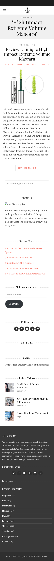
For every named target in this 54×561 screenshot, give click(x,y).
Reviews (30, 64)
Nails (4, 516)
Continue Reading (27, 168)
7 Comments (43, 64)
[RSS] (40, 473)
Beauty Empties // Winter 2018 (32, 413)
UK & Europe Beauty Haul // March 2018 (25, 273)
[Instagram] (27, 329)
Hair (4, 500)
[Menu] (4, 10)
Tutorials (6, 531)
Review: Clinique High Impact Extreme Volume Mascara (27, 54)
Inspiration (7, 505)
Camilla (9, 64)
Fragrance (6, 495)
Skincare (6, 526)
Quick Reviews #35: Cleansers (20, 263)
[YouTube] (32, 329)
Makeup (20, 64)
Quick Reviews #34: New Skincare (21, 268)
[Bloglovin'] (37, 329)
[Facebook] (16, 329)
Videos (5, 541)
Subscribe (14, 303)
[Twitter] (21, 329)
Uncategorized (8, 536)
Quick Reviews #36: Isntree (18, 257)
